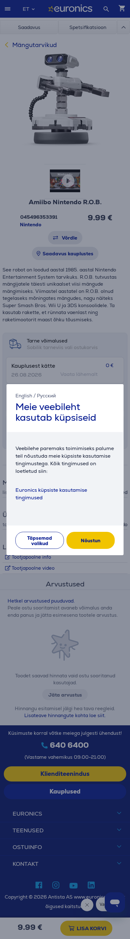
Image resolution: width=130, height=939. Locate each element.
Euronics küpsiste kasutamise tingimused (51, 494)
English (23, 395)
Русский (46, 395)
